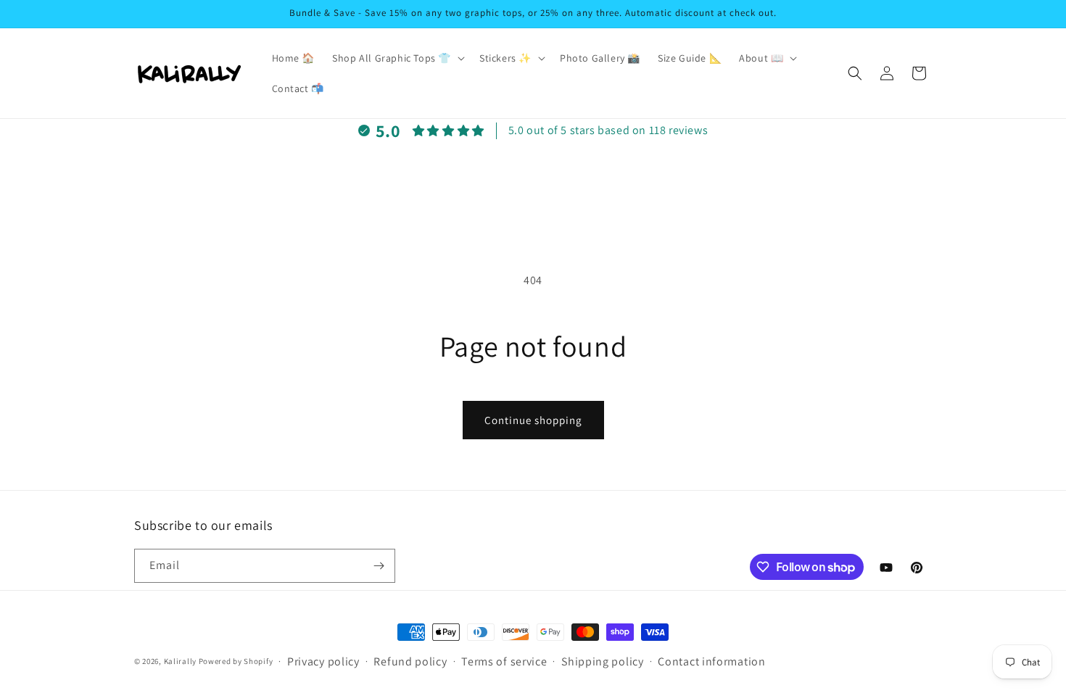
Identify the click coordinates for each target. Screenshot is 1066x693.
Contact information (711, 661)
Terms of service (504, 661)
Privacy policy (323, 661)
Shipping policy (602, 661)
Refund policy (410, 661)
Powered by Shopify (236, 661)
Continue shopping (533, 420)
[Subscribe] (378, 566)
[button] (397, 58)
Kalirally (180, 661)
